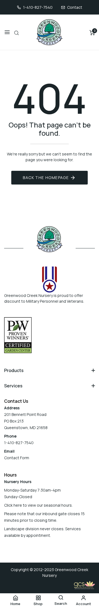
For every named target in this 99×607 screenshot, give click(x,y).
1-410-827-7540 (38, 7)
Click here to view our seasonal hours (38, 505)
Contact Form (16, 457)
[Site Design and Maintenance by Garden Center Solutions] (84, 584)
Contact (74, 7)
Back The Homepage (46, 177)
